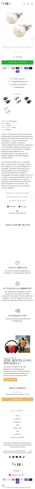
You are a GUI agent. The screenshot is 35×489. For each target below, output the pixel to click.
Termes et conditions (17, 437)
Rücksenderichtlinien (17, 197)
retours (17, 416)
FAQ (17, 431)
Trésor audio (17, 428)
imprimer (17, 434)
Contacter (17, 419)
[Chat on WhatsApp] (3, 485)
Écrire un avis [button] (17, 399)
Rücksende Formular (25, 300)
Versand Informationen (17, 193)
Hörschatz (10, 379)
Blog (17, 425)
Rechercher (17, 422)
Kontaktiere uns (17, 200)
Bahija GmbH (17, 410)
